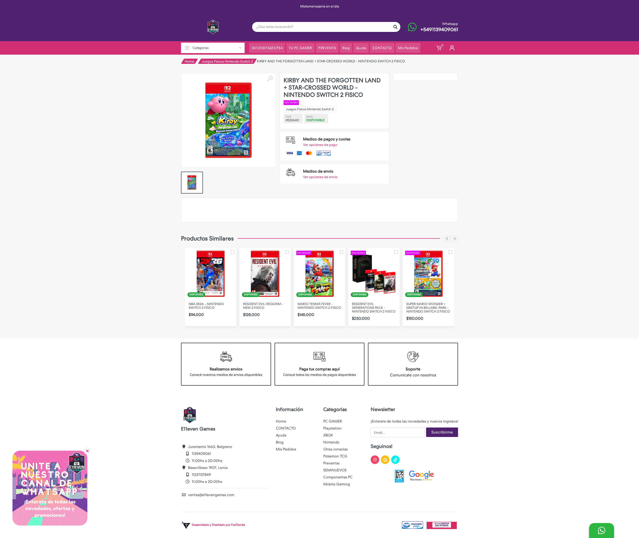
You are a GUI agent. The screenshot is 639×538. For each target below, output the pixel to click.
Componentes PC (337, 477)
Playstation (332, 428)
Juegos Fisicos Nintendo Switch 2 (227, 61)
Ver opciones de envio (320, 177)
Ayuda (281, 435)
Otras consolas (335, 449)
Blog (280, 442)
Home (189, 61)
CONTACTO (286, 428)
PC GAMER (332, 421)
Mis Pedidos (286, 449)
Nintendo (331, 442)
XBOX (328, 435)
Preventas (331, 463)
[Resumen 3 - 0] (232, 252)
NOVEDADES (291, 102)
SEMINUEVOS (334, 470)
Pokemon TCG (335, 456)
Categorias (200, 48)
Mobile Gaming (336, 484)
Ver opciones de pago (320, 145)
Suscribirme (442, 432)
